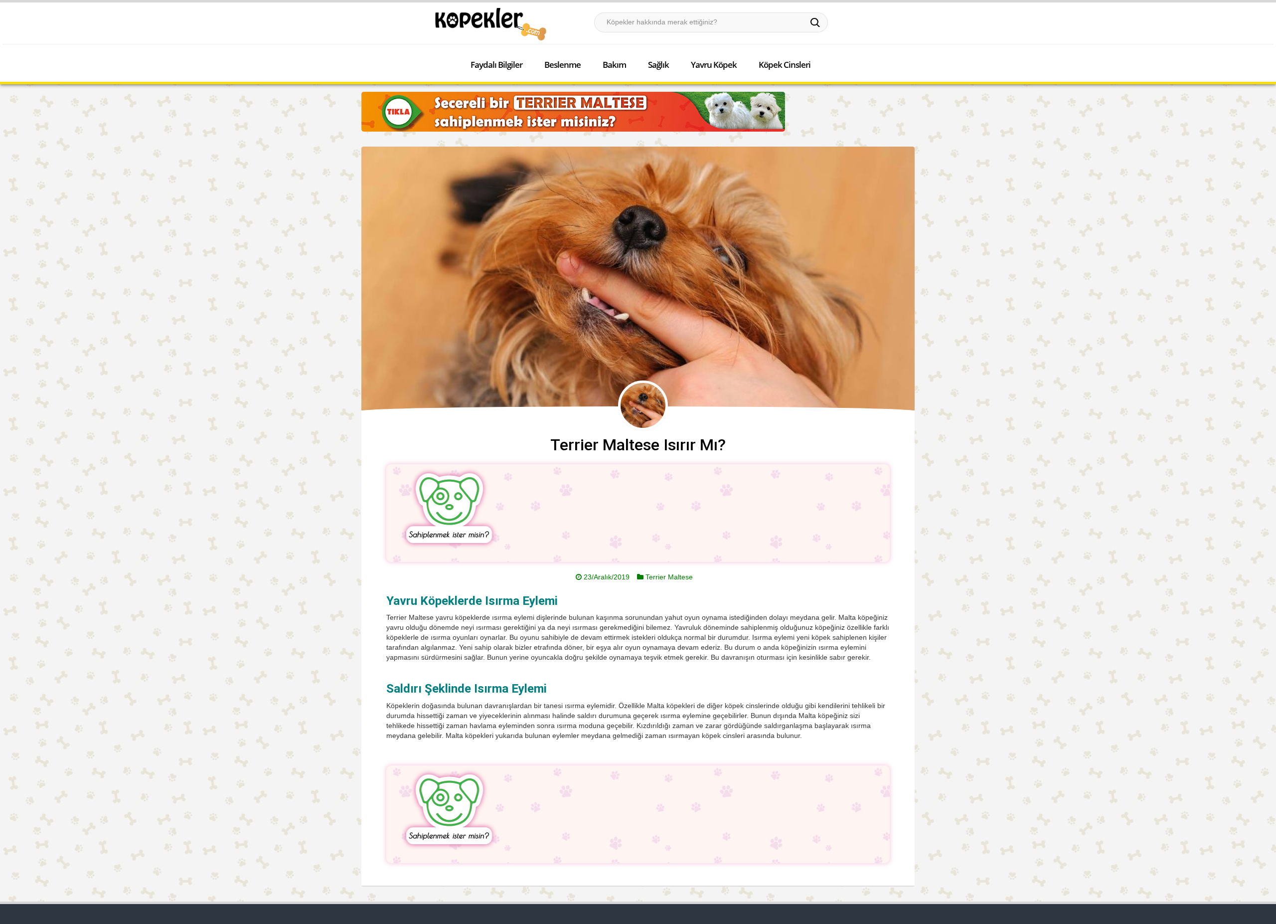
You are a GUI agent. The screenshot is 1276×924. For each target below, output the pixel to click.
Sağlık (658, 64)
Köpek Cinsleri (784, 64)
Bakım (614, 64)
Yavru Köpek (714, 64)
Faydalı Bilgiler (496, 64)
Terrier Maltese (669, 577)
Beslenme (562, 64)
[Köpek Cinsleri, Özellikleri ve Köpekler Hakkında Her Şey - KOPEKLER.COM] (490, 23)
